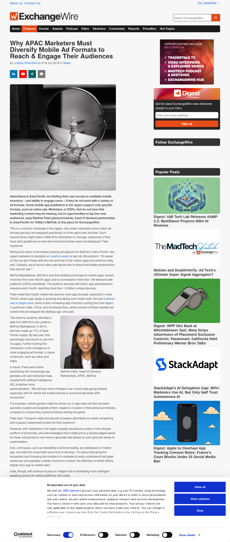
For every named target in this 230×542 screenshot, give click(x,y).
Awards (57, 28)
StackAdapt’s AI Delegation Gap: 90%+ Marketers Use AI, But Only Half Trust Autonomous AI (187, 392)
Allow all (200, 487)
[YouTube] (23, 74)
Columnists (117, 28)
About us (16, 3)
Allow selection (200, 498)
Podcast (72, 28)
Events (44, 28)
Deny (200, 510)
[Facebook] (174, 151)
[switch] (103, 535)
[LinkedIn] (183, 151)
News (67, 63)
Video (85, 28)
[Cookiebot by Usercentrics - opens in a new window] (23, 535)
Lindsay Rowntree (25, 63)
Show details (187, 534)
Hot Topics (167, 28)
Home (16, 28)
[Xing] (32, 74)
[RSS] (191, 151)
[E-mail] (41, 74)
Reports (133, 28)
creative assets (59, 256)
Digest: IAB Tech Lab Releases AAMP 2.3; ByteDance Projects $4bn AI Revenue (185, 221)
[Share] (13, 74)
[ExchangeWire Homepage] (44, 17)
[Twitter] (165, 151)
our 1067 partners (69, 490)
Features (30, 28)
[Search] (215, 17)
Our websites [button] (207, 3)
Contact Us (32, 3)
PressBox (149, 28)
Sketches (99, 28)
